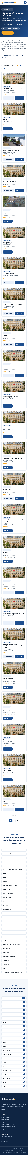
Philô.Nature (7, 771)
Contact (22, 1150)
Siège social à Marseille (7, 1122)
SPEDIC (5, 552)
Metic (5, 335)
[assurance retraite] (14, 572)
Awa (4, 740)
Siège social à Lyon (6, 1119)
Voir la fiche (19, 98)
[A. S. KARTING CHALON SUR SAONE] (14, 355)
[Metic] (14, 325)
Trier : (3, 61)
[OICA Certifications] (14, 171)
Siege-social (10, 3)
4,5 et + (6, 68)
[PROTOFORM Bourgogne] (14, 140)
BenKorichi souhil (8, 678)
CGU (14, 1148)
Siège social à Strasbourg (8, 1129)
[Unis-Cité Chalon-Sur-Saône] (14, 294)
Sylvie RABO (7, 489)
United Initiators (8, 212)
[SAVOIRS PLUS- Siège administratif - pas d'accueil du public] (14, 634)
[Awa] (14, 729)
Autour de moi (8, 33)
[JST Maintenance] (14, 263)
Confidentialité (19, 1148)
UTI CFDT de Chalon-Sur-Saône (13, 89)
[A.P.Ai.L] (14, 109)
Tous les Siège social (6, 1136)
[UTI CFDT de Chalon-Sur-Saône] (14, 78)
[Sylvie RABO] (14, 479)
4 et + (20, 65)
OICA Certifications (9, 181)
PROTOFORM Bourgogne (11, 150)
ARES (4, 801)
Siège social (9, 24)
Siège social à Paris (6, 1117)
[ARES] (14, 791)
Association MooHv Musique (12, 458)
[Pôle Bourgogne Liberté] (14, 386)
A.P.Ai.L (5, 120)
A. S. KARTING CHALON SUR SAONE (14, 366)
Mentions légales (9, 1148)
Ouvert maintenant (9, 65)
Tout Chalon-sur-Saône (11, 28)
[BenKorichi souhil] (14, 668)
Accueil (3, 24)
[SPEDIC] (14, 542)
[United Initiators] (14, 201)
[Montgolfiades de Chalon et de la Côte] (14, 509)
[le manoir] (14, 698)
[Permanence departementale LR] (14, 603)
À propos (18, 1150)
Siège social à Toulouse (7, 1124)
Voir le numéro (9, 98)
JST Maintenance (8, 274)
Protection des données (9, 1150)
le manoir (6, 709)
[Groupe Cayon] (14, 232)
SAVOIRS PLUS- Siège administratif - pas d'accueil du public (13, 646)
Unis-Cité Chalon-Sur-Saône (12, 304)
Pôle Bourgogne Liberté (10, 397)
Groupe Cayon (8, 243)
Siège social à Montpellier (8, 1126)
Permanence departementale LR (13, 614)
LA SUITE (5, 427)
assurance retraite (9, 583)
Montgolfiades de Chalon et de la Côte (13, 520)
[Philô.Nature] (14, 760)
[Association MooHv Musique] (14, 448)
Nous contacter (5, 1141)
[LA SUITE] (14, 417)
